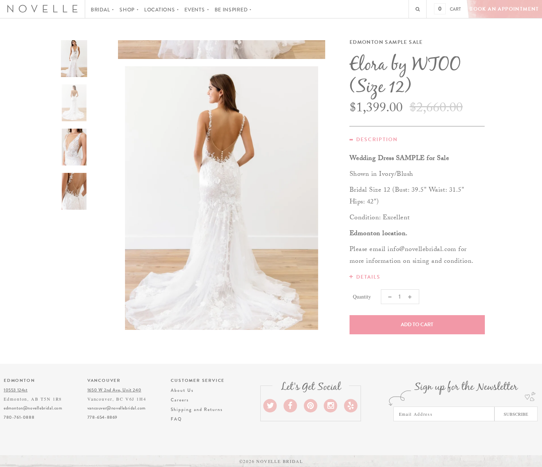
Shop (127, 9)
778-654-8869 (102, 417)
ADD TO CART (417, 324)
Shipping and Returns (196, 409)
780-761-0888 (19, 417)
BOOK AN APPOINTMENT (504, 9)
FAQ (176, 419)
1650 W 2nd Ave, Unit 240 (114, 390)
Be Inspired (231, 9)
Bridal (100, 9)
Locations (159, 9)
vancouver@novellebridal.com (116, 408)
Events (194, 9)
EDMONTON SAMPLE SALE (386, 42)
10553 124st (16, 390)
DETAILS (368, 277)
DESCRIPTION (377, 139)
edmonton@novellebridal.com (33, 408)
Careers (179, 400)
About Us (182, 390)
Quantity (362, 296)
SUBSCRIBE (516, 414)
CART (455, 9)
